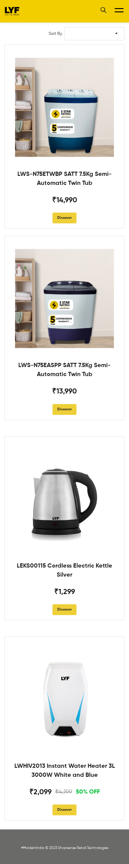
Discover (64, 218)
